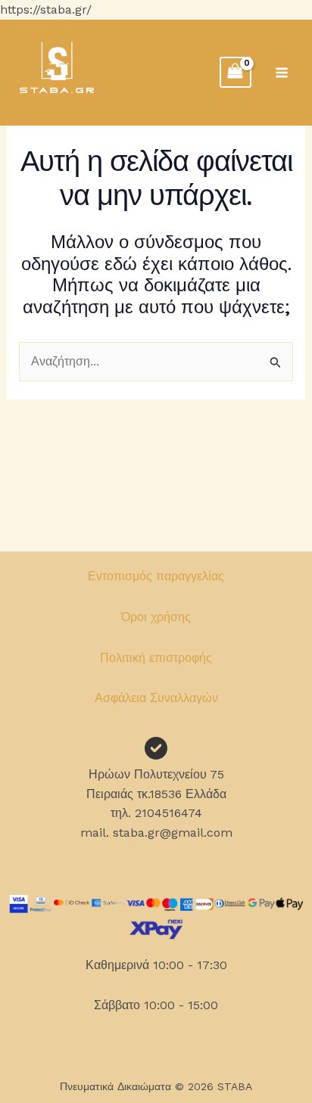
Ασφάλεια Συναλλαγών (156, 698)
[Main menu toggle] (282, 72)
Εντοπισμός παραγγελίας (156, 576)
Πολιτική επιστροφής (156, 658)
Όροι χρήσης (156, 617)
